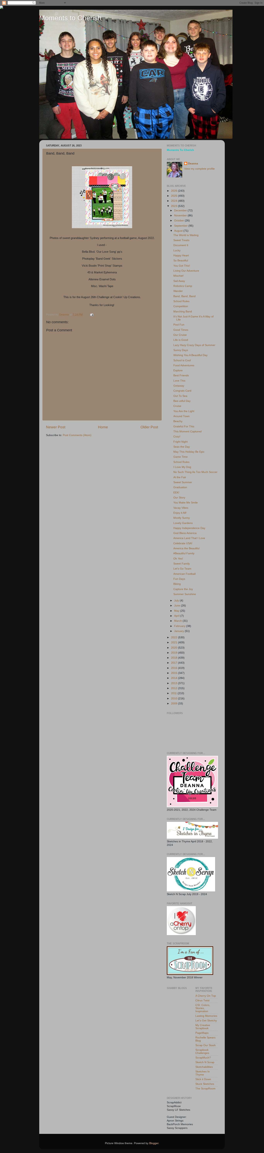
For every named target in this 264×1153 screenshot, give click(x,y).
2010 (174, 698)
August (178, 230)
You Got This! (181, 265)
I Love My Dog (182, 467)
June (177, 605)
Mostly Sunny (181, 517)
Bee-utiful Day (182, 401)
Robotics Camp (182, 286)
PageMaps (202, 1032)
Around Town (181, 416)
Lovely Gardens (183, 523)
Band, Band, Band (184, 296)
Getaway (178, 385)
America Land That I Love (189, 538)
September (181, 225)
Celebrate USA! (182, 543)
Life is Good (180, 339)
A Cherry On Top (205, 995)
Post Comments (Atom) (77, 435)
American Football (184, 573)
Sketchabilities (204, 1066)
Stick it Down (203, 1079)
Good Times (180, 329)
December (181, 210)
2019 (174, 652)
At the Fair (179, 477)
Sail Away (179, 281)
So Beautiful (180, 260)
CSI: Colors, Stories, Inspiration (202, 1008)
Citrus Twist (202, 1000)
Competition (180, 306)
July (177, 600)
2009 (174, 703)
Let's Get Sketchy (206, 1020)
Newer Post (55, 427)
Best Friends (181, 375)
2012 (174, 688)
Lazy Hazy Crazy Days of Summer (194, 345)
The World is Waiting (185, 235)
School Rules (181, 301)
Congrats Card (182, 390)
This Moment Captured (187, 431)
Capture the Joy (183, 589)
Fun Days (179, 578)
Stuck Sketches (204, 1083)
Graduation (180, 487)
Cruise (177, 406)
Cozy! (176, 436)
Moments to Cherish (70, 18)
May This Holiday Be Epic (188, 451)
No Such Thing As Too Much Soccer (195, 472)
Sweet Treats (181, 240)
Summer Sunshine (184, 594)
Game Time (180, 456)
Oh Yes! (178, 558)
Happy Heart (181, 255)
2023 (174, 206)
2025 (174, 195)
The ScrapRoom (205, 1088)
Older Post (149, 427)
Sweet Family (181, 563)
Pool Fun (178, 324)
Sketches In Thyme (202, 1073)
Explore (178, 370)
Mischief (178, 275)
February (180, 626)
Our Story (179, 497)
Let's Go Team (182, 568)
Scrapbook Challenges (202, 1051)
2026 (174, 190)
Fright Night (180, 441)
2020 (174, 647)
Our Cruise (180, 334)
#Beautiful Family (183, 553)
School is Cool (182, 360)
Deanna (193, 163)
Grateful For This (183, 426)
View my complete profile (199, 168)
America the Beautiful (186, 548)
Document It (180, 245)
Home (103, 427)
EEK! (176, 492)
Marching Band (182, 311)
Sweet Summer (182, 482)
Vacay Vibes (180, 507)
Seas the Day (181, 446)
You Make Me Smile (185, 502)
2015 (174, 673)
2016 (174, 668)
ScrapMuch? (203, 1057)
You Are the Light (183, 411)
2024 (174, 200)
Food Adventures (183, 365)
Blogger (153, 1143)
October (179, 220)
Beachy (177, 421)
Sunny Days (180, 350)
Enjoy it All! (180, 512)
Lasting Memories (206, 1015)
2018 (174, 657)
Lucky (177, 250)
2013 (174, 683)
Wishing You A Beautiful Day (190, 355)
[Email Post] (91, 314)
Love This (179, 380)
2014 (174, 678)
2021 (174, 642)
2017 (174, 662)
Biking (177, 583)
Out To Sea (180, 396)
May (177, 610)
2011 (174, 693)
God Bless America (185, 533)
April (177, 615)
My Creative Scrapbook (202, 1027)
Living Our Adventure (186, 270)
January (179, 631)
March (178, 620)
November (181, 215)
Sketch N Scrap (204, 1062)
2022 (174, 637)
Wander (178, 291)
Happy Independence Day (189, 528)
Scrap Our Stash (205, 1045)
